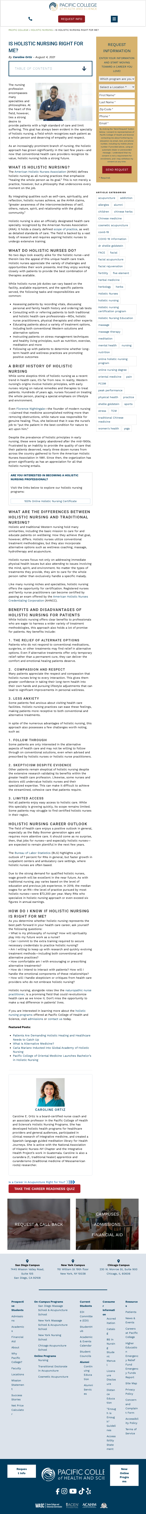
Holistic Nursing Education (115, 318)
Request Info (22, 1471)
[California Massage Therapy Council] (105, 1505)
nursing (126, 345)
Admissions (107, 1224)
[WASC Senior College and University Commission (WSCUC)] (50, 1505)
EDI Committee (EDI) (86, 1316)
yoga (127, 428)
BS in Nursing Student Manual (111, 1352)
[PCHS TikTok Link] (82, 1493)
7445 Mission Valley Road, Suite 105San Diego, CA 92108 (27, 1273)
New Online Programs (124, 1475)
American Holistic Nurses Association (40, 171)
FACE (101, 252)
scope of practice (65, 229)
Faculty (16, 1368)
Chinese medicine (110, 218)
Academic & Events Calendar (86, 1341)
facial (113, 252)
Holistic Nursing (42, 30)
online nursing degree (112, 369)
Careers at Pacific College (131, 1333)
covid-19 (103, 232)
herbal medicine (109, 279)
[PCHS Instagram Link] (64, 1493)
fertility (103, 273)
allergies (103, 204)
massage (103, 324)
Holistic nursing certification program (112, 309)
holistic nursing (108, 300)
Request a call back (39, 1224)
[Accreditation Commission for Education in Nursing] (74, 1505)
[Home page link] (73, 6)
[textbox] (117, 95)
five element (121, 273)
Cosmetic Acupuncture (53, 1376)
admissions (35, 1019)
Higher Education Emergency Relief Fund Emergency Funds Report (131, 1360)
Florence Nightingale (30, 408)
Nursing (43, 1360)
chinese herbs (123, 211)
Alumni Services (88, 1389)
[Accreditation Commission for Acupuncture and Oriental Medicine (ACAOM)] (91, 1505)
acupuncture (106, 197)
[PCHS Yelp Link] (88, 1493)
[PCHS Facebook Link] (58, 1493)
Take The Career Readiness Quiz (44, 1189)
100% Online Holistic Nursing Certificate (50, 501)
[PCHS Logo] (73, 1476)
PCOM (102, 383)
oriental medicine (109, 376)
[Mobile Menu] (114, 19)
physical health (108, 397)
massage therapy (109, 331)
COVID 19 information (112, 238)
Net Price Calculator (17, 1410)
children (103, 211)
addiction (126, 197)
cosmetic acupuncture (113, 225)
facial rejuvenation (110, 266)
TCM (114, 410)
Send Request (117, 169)
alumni (118, 204)
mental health (107, 345)
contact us (55, 1019)
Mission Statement (17, 1385)
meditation (105, 338)
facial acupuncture (110, 259)
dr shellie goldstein (110, 245)
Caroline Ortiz (22, 57)
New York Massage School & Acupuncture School (52, 1325)
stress (102, 410)
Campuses (107, 1214)
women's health (108, 428)
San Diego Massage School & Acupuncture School (52, 1310)
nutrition (104, 352)
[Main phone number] (30, 19)
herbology (104, 286)
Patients (130, 1312)
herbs (119, 286)
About (15, 1347)
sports (128, 403)
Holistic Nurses (108, 293)
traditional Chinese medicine (110, 419)
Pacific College (19, 30)
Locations (17, 1374)
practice (128, 397)
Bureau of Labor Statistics (33, 853)
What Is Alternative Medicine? (33, 1043)
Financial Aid (107, 1234)
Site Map (131, 1383)
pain (129, 376)
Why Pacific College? (16, 1358)
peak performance (110, 390)
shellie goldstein (108, 403)
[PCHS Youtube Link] (73, 1493)
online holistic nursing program (112, 361)
